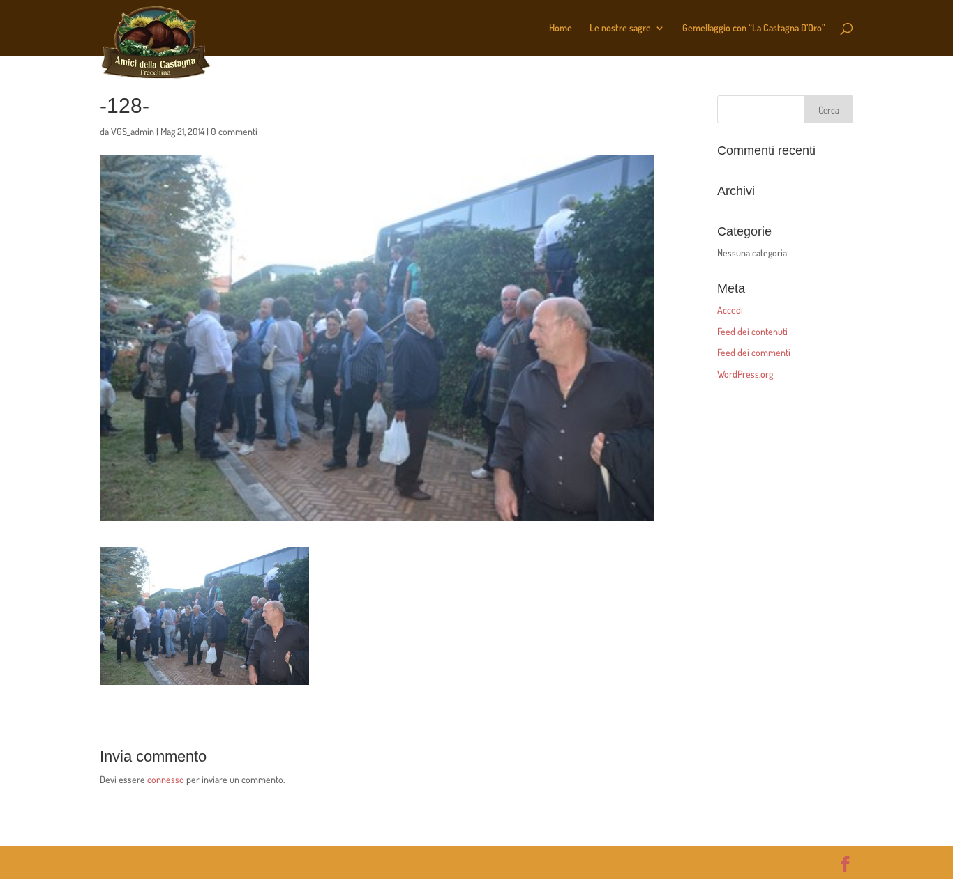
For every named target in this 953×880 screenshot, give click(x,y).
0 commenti (234, 131)
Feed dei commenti (753, 352)
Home (560, 28)
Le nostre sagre (620, 28)
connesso (165, 779)
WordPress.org (745, 374)
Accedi (730, 310)
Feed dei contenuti (752, 331)
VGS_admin (132, 131)
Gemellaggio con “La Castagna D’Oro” (753, 28)
